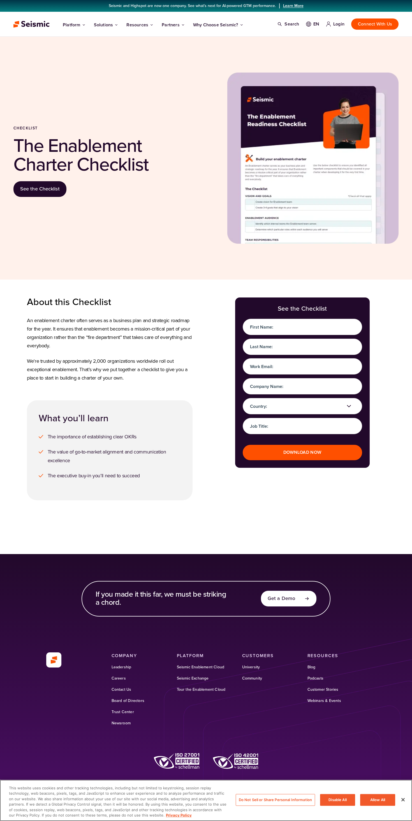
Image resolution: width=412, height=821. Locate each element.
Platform (71, 25)
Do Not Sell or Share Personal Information (275, 799)
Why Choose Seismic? (215, 25)
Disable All (337, 799)
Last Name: (261, 347)
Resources (137, 25)
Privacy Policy (179, 815)
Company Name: (266, 386)
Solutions (103, 25)
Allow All (377, 799)
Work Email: (261, 366)
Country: (258, 406)
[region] (206, 800)
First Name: (261, 327)
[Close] (403, 800)
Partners (171, 25)
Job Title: (259, 426)
